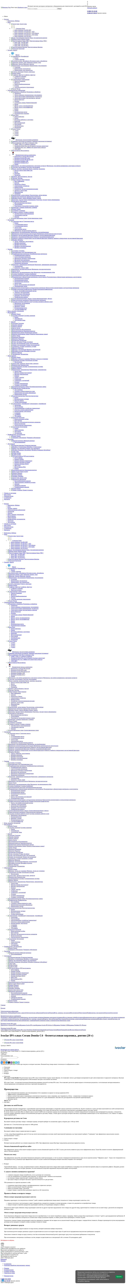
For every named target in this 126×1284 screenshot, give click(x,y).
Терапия (10, 249)
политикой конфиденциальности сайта (98, 1275)
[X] (9, 1062)
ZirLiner (67, 1030)
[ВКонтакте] (2, 1062)
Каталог (6, 19)
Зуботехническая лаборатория (16, 90)
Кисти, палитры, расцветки (35, 1019)
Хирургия (10, 439)
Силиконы (42, 1020)
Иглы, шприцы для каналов (16, 311)
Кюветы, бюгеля (48, 1019)
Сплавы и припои (50, 1020)
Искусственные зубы (69, 1017)
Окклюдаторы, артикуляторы (74, 1019)
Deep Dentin (32, 1030)
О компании (7, 497)
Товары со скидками (10, 493)
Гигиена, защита (12, 50)
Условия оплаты (9, 1270)
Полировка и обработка (8, 1017)
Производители (8, 496)
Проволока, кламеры (29, 1020)
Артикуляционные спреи (62, 1020)
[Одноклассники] (4, 1062)
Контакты (7, 499)
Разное (37, 1020)
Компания (4, 1259)
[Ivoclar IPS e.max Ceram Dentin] (13, 1039)
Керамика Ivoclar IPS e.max (28, 1025)
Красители (79, 1030)
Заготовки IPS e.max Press (21, 1030)
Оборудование (12, 355)
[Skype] (16, 1062)
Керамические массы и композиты (94, 1017)
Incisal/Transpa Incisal (51, 1030)
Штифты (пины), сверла (104, 1019)
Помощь (3, 1261)
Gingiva (38, 1030)
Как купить (7, 494)
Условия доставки (9, 1271)
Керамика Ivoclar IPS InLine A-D (45, 1025)
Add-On (3, 1030)
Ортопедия (11, 220)
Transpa (63, 1030)
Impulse (43, 1030)
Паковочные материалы (90, 1019)
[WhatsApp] (14, 1062)
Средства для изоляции (20, 1019)
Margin (59, 1030)
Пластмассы (19, 1020)
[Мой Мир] (6, 1062)
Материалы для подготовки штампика (32, 1017)
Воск (16, 1017)
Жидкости (73, 1030)
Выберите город (22, 7)
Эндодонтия (11, 444)
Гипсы (19, 1017)
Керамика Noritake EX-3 (75, 1025)
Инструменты (12, 312)
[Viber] (11, 1062)
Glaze (12, 1030)
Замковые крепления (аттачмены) (53, 1017)
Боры (9, 22)
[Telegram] (18, 1062)
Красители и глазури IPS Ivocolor (10, 1025)
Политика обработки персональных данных (17, 1265)
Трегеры (55, 1019)
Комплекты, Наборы (14, 21)
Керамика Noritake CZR (61, 1025)
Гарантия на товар (9, 1273)
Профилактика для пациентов (16, 434)
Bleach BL (8, 1030)
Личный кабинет (92, 8)
